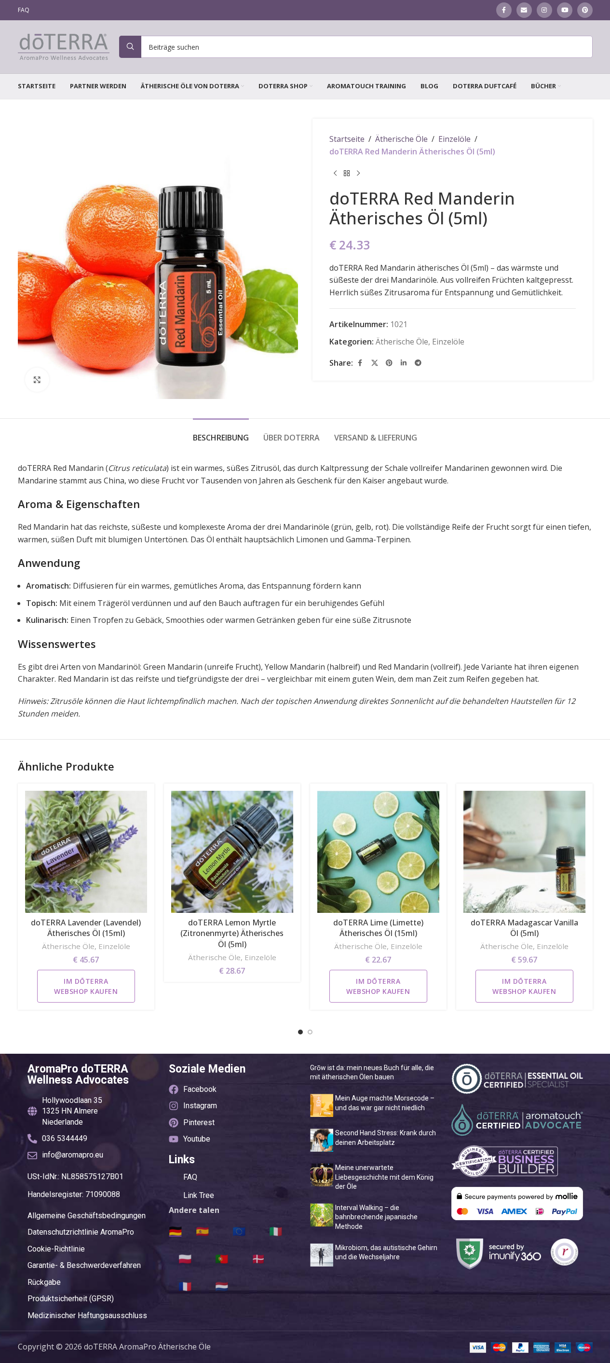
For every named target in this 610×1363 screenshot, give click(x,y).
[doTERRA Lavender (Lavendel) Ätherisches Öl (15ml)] (86, 852)
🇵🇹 (221, 1258)
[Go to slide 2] (310, 1032)
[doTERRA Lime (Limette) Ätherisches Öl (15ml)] (378, 852)
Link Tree (198, 1195)
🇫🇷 (184, 1286)
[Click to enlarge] (37, 380)
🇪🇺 (238, 1231)
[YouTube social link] (564, 10)
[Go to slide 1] (300, 1032)
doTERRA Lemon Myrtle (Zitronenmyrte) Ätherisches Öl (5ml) (232, 933)
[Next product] (358, 173)
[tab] (221, 433)
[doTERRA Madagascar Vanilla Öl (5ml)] (524, 852)
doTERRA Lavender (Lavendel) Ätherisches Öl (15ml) (86, 927)
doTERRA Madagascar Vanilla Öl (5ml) (524, 927)
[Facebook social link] (504, 10)
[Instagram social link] (544, 10)
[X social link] (374, 363)
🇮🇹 (275, 1231)
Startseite (347, 139)
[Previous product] (335, 173)
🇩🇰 (258, 1258)
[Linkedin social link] (403, 363)
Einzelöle (454, 139)
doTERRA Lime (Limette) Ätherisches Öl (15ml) (378, 927)
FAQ (190, 1177)
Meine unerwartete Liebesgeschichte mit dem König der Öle (384, 1177)
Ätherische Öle (401, 139)
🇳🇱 (221, 1286)
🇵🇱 (184, 1258)
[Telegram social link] (418, 363)
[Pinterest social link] (585, 10)
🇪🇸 (202, 1231)
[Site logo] (63, 46)
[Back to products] (346, 173)
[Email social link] (524, 10)
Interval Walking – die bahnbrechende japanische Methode (376, 1217)
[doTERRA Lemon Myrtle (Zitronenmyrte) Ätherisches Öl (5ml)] (232, 852)
